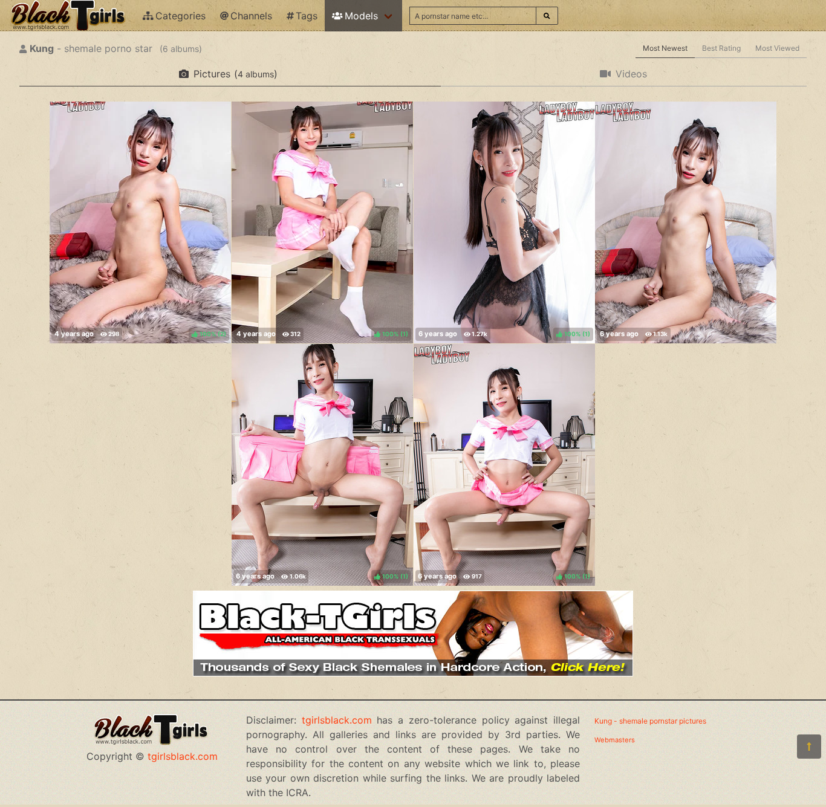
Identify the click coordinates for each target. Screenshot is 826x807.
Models (361, 16)
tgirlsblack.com (183, 756)
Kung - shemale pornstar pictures (650, 720)
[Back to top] (809, 746)
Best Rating (721, 48)
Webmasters (614, 740)
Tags (306, 16)
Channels (251, 16)
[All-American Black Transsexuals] (413, 673)
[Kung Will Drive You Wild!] (685, 222)
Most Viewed (777, 48)
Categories (180, 16)
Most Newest (665, 48)
